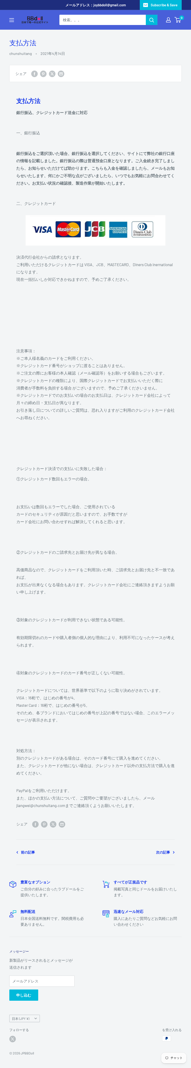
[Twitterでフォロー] (12, 1039)
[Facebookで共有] (34, 73)
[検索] (151, 20)
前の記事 (28, 852)
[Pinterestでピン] (43, 73)
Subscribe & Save (164, 5)
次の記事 (163, 852)
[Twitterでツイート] (52, 73)
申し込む (23, 995)
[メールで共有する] (61, 73)
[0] (178, 20)
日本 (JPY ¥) (20, 1019)
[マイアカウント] (168, 19)
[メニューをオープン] (11, 20)
